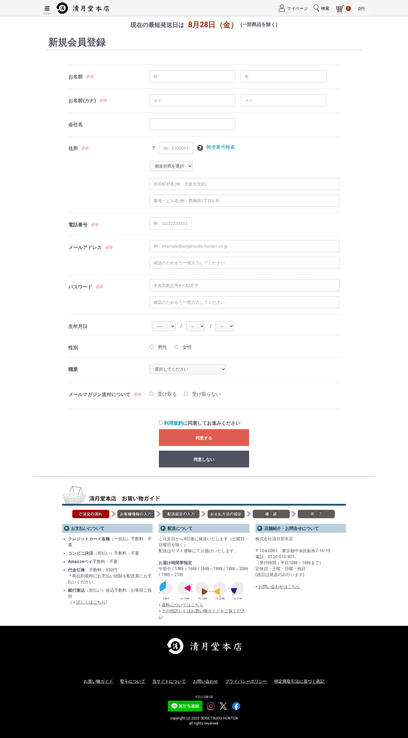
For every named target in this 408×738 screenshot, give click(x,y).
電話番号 (78, 225)
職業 (73, 369)
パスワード (80, 287)
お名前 (75, 76)
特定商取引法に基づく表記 (299, 681)
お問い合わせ (205, 681)
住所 (73, 148)
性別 (73, 347)
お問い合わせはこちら (279, 586)
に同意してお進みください (202, 423)
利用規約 (173, 423)
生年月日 (78, 326)
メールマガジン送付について (99, 394)
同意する (204, 437)
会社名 (75, 124)
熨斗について (132, 681)
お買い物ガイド (98, 681)
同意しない (204, 459)
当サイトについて (169, 681)
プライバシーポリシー (246, 681)
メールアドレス (85, 247)
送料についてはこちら (182, 604)
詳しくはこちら (90, 602)
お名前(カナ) (82, 100)
